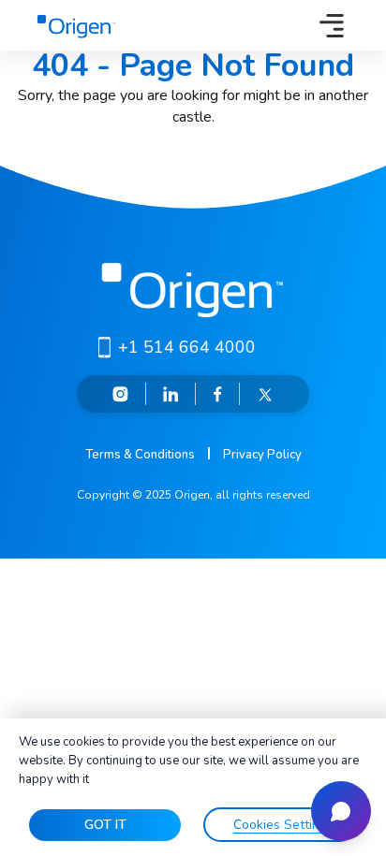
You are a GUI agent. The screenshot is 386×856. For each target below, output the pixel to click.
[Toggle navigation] (332, 25)
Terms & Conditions (140, 454)
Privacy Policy (262, 454)
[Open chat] (341, 811)
